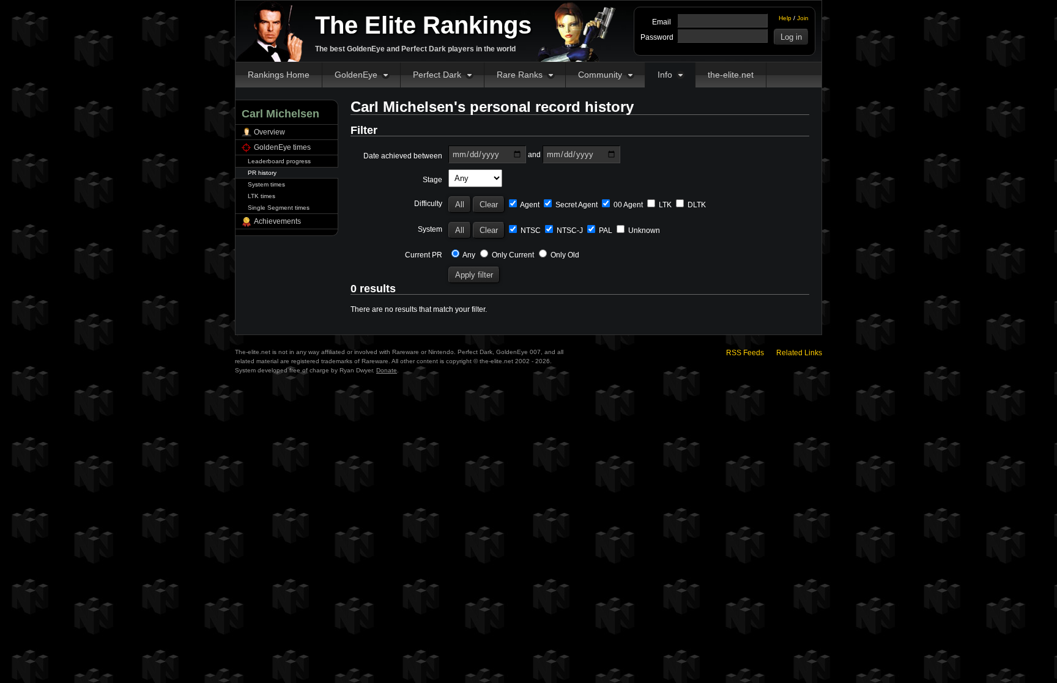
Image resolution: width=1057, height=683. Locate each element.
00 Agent (627, 205)
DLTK (696, 205)
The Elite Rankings (423, 25)
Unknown (643, 230)
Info (665, 74)
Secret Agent (576, 205)
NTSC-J (569, 230)
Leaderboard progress (279, 161)
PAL (604, 230)
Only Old (564, 255)
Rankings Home (279, 74)
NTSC (530, 230)
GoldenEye (356, 74)
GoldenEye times (282, 147)
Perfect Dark (437, 74)
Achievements (277, 221)
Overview (269, 132)
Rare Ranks (520, 74)
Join (803, 18)
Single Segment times (279, 207)
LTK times (261, 196)
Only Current (512, 255)
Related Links (799, 353)
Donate (386, 370)
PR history (262, 172)
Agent (529, 205)
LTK (664, 205)
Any (468, 255)
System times (266, 184)
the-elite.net (731, 74)
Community (600, 74)
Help (785, 18)
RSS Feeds (745, 353)
